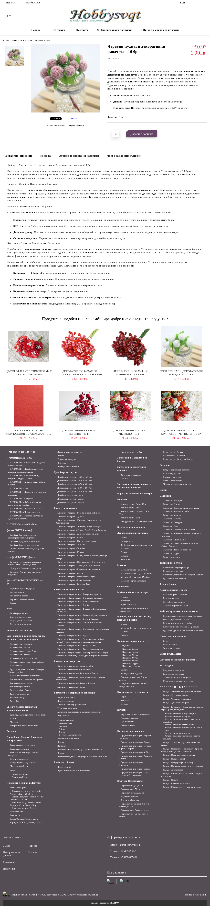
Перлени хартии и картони (175, 594)
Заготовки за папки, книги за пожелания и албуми (134, 486)
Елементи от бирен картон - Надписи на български (80, 598)
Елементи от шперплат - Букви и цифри (75, 666)
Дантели (124, 670)
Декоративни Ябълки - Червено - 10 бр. (79, 432)
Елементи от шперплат (67, 661)
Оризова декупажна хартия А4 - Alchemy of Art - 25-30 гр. (25, 792)
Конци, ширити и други (131, 673)
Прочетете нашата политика (83, 895)
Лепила (60, 456)
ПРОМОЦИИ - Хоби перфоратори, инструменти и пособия (25, 503)
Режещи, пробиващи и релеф (176, 619)
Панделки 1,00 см (130, 652)
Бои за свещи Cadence (20, 686)
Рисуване (165, 465)
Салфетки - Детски (171, 504)
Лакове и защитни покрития (70, 452)
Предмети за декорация (20, 624)
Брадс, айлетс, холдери (19, 630)
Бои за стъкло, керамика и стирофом (26, 679)
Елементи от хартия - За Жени (70, 545)
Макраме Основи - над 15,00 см (135, 577)
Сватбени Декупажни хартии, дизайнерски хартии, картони (22, 536)
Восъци (124, 624)
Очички (60, 742)
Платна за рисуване (172, 473)
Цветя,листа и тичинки (22, 40)
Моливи (124, 632)
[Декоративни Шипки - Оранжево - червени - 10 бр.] (181, 406)
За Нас (6, 846)
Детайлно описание (18, 155)
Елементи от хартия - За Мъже (71, 548)
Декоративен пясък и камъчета (24, 726)
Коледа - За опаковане (173, 770)
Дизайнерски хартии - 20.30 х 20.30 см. (75, 481)
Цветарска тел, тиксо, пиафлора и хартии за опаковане (82, 757)
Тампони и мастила (171, 563)
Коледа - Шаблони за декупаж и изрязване (182, 787)
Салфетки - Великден (172, 500)
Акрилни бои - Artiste (20, 655)
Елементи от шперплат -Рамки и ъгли (74, 670)
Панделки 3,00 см (130, 658)
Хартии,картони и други (173, 590)
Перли (123, 697)
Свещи (163, 490)
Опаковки (123, 586)
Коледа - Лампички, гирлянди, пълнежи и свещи (180, 743)
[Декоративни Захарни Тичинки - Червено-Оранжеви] (80, 346)
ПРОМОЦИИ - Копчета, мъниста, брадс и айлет (27, 483)
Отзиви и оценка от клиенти (161, 30)
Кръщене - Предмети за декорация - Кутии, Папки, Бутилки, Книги (25, 563)
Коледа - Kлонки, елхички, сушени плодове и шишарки (181, 774)
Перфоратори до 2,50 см (132, 785)
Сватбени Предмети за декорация (25, 541)
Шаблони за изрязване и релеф (177, 660)
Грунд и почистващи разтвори (176, 470)
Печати (121, 710)
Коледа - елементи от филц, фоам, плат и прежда (182, 728)
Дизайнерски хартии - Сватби (70, 499)
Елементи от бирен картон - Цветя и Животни (78, 619)
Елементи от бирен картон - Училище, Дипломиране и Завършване (81, 610)
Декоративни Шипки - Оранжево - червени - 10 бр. (181, 432)
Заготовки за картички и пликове (131, 468)
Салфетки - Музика (172, 519)
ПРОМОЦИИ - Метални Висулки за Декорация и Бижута (25, 517)
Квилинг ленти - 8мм (130, 518)
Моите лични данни (196, 895)
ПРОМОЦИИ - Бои (19, 488)
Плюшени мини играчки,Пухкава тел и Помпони (79, 749)
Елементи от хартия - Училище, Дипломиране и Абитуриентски (78, 521)
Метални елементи (65, 720)
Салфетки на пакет (171, 557)
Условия (32, 852)
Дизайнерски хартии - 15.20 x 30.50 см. (75, 491)
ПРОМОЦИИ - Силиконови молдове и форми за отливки (26, 464)
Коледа (13, 603)
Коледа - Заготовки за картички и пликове (182, 692)
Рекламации (9, 862)
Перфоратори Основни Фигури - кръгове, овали (134, 805)
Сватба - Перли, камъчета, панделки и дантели (26, 550)
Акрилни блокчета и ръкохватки (135, 714)
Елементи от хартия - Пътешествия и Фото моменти (81, 562)
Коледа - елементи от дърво (177, 733)
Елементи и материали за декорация (74, 693)
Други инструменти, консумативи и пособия (183, 630)
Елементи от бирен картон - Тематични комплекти (80, 649)
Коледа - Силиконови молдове (176, 783)
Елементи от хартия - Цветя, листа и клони (76, 541)
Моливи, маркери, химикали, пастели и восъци (134, 618)
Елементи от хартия (65, 508)
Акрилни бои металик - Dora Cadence (27, 662)
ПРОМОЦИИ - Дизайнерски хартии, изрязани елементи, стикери (25, 470)
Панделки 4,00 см (130, 661)
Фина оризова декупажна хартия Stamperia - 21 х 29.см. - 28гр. (25, 803)
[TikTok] (200, 3)
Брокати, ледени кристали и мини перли (28, 715)
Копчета (124, 704)
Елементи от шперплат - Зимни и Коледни (76, 683)
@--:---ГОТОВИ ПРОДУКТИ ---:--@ (26, 582)
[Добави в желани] (113, 128)
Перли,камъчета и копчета (132, 692)
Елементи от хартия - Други (70, 573)
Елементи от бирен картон (69, 589)
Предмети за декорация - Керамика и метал (135, 757)
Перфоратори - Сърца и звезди (134, 810)
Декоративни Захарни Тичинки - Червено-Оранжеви (79, 373)
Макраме (122, 565)
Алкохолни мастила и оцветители (25, 676)
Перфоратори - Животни (174, 456)
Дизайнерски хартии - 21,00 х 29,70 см (74, 488)
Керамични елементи (19, 749)
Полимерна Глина (20, 777)
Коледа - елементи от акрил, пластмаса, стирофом (181, 720)
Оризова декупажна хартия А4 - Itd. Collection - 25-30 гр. (27, 798)
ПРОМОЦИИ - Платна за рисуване (26, 508)
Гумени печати (127, 722)
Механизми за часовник (68, 738)
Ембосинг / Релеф (64, 762)
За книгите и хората (19, 596)
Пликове (124, 478)
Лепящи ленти (127, 541)
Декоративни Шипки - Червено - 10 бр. (130, 432)
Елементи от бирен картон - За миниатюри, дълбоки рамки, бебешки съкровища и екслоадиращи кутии (80, 640)
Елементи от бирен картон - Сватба (73, 605)
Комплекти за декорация (131, 527)
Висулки (11, 731)
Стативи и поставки (172, 477)
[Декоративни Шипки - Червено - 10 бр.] (130, 406)
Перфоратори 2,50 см (130, 789)
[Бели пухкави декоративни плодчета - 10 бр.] (181, 346)
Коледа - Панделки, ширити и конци (179, 755)
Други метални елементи (70, 735)
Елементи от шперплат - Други (71, 687)
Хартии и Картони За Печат (175, 605)
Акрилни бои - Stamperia (21, 644)
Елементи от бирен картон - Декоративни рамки (79, 594)
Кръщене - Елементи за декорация (25, 568)
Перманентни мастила (173, 571)
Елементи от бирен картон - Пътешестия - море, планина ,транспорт (82, 630)
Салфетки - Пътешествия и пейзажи (179, 529)
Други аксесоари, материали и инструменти (133, 609)
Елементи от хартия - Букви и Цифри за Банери (78, 513)
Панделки (125, 646)
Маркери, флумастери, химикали (136, 628)
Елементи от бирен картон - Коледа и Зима (76, 645)
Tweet (74, 118)
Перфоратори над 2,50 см (132, 793)
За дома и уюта (17, 592)
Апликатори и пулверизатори (176, 567)
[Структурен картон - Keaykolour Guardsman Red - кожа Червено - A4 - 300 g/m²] (29, 406)
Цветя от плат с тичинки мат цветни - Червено (29, 373)
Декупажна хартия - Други (24, 808)
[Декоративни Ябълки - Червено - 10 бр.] (80, 406)
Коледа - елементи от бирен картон (180, 713)
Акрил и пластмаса (65, 697)
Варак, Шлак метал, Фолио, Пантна (26, 822)
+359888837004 (129, 857)
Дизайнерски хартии (19, 613)
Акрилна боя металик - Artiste (23, 658)
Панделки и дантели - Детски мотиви (133, 678)
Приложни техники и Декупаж (24, 783)
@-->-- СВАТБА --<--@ (19, 530)
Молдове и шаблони (19, 766)
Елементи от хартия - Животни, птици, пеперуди (79, 527)
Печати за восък (128, 725)
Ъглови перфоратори (130, 800)
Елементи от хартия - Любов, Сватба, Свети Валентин (81, 530)
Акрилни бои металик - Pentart (24, 651)
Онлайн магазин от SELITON (105, 903)
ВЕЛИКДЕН (166, 665)
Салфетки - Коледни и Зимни (176, 511)
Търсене (32, 846)
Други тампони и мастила (174, 578)
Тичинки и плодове (42, 40)
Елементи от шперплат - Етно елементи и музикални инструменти (80, 678)
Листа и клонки (170, 644)
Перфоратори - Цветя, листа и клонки (133, 815)
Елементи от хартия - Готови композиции (76, 577)
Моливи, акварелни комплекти (177, 484)
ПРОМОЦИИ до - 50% (19, 458)
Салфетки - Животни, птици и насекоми (181, 508)
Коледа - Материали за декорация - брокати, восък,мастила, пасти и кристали (182, 750)
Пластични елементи (19, 759)
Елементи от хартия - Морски (70, 552)
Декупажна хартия (18, 787)
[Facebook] (190, 3)
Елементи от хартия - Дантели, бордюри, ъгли (78, 534)
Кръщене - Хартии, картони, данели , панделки (25, 573)
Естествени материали (67, 708)
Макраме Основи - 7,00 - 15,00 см (136, 573)
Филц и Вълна (168, 584)
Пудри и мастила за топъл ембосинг (73, 771)
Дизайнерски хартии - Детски (70, 502)
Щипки (60, 753)
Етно (9, 608)
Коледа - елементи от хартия (177, 716)
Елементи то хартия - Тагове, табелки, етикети (78, 566)
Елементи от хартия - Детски (70, 516)
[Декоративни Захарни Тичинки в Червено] (130, 346)
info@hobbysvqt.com (129, 845)
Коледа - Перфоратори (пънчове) (178, 762)
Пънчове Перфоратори (130, 781)
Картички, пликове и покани (22, 599)
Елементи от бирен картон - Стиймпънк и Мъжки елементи (79, 623)
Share (57, 119)
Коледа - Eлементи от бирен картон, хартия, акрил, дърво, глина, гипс (182, 708)
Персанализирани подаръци (22, 588)
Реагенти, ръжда (17, 697)
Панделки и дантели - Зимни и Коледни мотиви (133, 685)
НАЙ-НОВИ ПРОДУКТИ (21, 452)
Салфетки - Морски (172, 515)
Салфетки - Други (171, 553)
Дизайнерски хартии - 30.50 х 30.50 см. (75, 484)
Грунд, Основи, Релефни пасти (24, 819)
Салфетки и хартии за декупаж (177, 677)
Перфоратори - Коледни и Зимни (178, 459)
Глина (12, 771)
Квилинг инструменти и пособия (177, 623)
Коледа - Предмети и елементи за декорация (183, 766)
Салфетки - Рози (170, 526)
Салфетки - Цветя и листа (174, 540)
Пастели (124, 635)
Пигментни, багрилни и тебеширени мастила (183, 575)
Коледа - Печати (170, 780)
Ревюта (45, 155)
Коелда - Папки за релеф (174, 759)
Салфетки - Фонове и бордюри (177, 550)
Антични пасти (16, 812)
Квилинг (122, 499)
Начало (36, 30)
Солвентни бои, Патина (20, 690)
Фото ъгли (125, 559)
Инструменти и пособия (68, 467)
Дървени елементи (65, 701)
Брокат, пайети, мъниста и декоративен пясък (22, 708)
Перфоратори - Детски (173, 452)
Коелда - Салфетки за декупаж (176, 699)
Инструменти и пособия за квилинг (137, 521)
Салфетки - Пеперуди (172, 522)
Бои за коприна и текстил (21, 683)
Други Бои (15, 701)
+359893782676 (32, 2)
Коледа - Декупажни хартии (175, 695)
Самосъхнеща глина (20, 774)
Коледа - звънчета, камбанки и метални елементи (181, 737)
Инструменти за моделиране (23, 762)
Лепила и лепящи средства (132, 533)
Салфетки (165, 496)
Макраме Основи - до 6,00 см (134, 570)
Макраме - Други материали (133, 581)
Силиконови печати (129, 718)
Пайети (13, 718)
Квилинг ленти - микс (130, 508)
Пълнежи (61, 746)
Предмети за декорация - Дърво (135, 742)
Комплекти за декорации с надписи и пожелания (79, 712)
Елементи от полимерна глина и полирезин (23, 754)
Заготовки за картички (131, 475)
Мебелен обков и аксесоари (132, 592)
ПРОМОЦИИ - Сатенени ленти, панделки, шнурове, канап (23, 477)
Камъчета (125, 700)
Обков (62, 729)
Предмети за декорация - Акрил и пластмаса (135, 737)
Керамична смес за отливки (22, 745)
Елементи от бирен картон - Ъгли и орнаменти (78, 601)
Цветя (165, 641)
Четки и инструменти (172, 481)
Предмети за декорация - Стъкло (135, 769)
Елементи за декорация (20, 617)
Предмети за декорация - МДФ (135, 752)
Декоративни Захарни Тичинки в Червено (130, 373)
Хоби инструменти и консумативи (179, 611)
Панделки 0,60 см (130, 649)
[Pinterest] (205, 3)
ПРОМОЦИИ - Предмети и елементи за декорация (27, 493)
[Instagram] (195, 3)
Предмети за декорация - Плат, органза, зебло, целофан (134, 773)
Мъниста (14, 722)
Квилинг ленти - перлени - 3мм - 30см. (134, 512)
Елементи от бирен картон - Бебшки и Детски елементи (82, 615)
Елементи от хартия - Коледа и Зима (73, 584)
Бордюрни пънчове (129, 796)
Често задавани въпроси (124, 155)
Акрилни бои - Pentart (20, 647)
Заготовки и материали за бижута (132, 459)
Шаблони (61, 463)
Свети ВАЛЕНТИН (170, 654)
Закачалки (125, 601)
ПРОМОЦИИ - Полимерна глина (25, 512)
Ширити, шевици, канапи (21, 620)
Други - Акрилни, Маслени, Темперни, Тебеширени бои (26, 670)
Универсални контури (19, 694)
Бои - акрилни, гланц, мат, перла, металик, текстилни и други (26, 637)
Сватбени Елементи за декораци (24, 545)
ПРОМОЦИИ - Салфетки (21, 498)
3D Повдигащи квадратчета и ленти (137, 545)
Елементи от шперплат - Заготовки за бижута (77, 673)
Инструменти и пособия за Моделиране (181, 627)
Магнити (63, 726)
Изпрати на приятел (56, 125)
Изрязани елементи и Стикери (134, 493)
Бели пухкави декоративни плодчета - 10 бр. (181, 373)
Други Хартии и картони (174, 602)
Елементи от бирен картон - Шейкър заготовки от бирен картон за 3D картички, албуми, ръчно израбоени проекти (82, 654)
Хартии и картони (171, 598)
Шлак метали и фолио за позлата (178, 681)
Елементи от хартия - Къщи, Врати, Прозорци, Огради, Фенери (81, 557)
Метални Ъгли (65, 724)
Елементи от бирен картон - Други (72, 635)
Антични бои (16, 665)
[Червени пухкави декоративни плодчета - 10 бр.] (65, 112)
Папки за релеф (64, 767)
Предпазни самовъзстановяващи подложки (182, 616)
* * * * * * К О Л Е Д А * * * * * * (179, 687)
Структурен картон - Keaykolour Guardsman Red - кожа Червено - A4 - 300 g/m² (28, 432)
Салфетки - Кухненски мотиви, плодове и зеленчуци (181, 534)
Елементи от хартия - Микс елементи (74, 580)
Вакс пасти (15, 815)
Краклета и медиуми (66, 459)
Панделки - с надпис (131, 666)
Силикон (124, 556)
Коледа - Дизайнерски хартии (176, 702)
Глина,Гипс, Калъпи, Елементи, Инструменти (24, 739)
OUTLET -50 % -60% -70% (22, 524)
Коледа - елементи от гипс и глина (180, 725)
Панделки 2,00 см (130, 655)
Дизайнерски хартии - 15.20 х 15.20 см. (75, 477)
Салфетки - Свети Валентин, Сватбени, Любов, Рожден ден (179, 544)
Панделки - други (130, 663)
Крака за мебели (128, 604)
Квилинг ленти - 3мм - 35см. (134, 504)
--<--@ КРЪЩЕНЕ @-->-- (21, 557)
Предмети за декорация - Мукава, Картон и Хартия (135, 747)
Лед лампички (63, 715)
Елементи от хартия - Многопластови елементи (78, 569)
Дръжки (124, 597)
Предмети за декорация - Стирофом (131, 763)
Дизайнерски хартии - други (70, 495)
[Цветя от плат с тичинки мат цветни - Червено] (29, 346)
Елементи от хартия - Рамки (70, 537)
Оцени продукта (76, 125)
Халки (62, 732)
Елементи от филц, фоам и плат (71, 705)
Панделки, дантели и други (132, 641)
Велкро (124, 552)
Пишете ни (9, 869)
